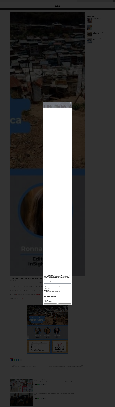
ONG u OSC (46, 292)
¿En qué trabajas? (47, 290)
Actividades (46, 300)
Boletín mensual (47, 299)
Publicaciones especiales (48, 301)
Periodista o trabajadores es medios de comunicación (52, 291)
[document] (57, 203)
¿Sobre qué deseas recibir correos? (50, 296)
